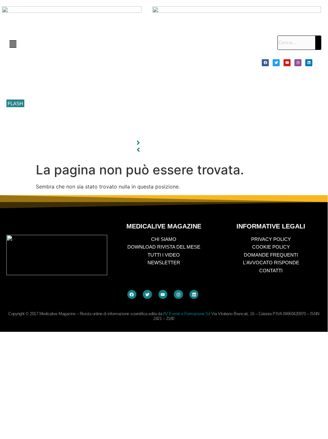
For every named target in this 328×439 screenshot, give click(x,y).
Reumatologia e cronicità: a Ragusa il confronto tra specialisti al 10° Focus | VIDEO (112, 74)
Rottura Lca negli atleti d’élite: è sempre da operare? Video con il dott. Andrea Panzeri (115, 132)
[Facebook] (265, 62)
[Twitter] (276, 62)
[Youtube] (287, 62)
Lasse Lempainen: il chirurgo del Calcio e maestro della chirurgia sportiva (102, 89)
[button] (138, 44)
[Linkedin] (308, 62)
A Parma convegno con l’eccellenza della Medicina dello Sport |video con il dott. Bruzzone (119, 118)
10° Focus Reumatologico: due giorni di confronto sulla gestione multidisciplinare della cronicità (124, 60)
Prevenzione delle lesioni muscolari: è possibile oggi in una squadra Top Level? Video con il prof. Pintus (133, 103)
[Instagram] (297, 62)
